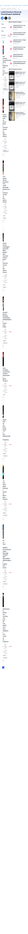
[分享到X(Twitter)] (5, 18)
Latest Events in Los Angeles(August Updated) (19, 48)
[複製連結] (9, 18)
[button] (25, 2)
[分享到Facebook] (2, 18)
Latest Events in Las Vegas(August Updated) (19, 26)
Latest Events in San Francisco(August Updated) (19, 33)
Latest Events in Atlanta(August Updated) (18, 55)
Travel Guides (7, 5)
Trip (1, 5)
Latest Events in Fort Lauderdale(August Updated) (19, 62)
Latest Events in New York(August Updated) (19, 41)
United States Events (16, 5)
